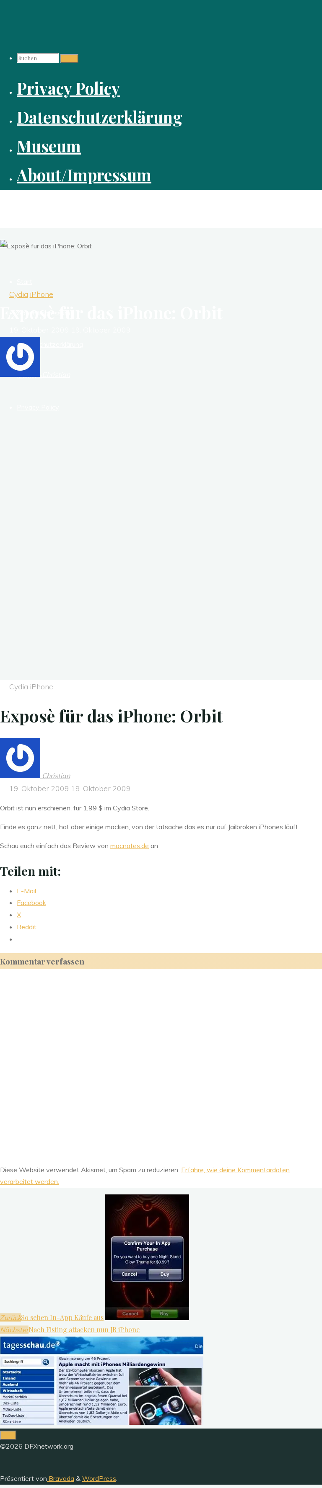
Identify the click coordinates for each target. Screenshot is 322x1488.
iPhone (41, 294)
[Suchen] (69, 58)
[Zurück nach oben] (8, 1435)
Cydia (18, 294)
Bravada (60, 1478)
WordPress (99, 1478)
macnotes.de (129, 845)
